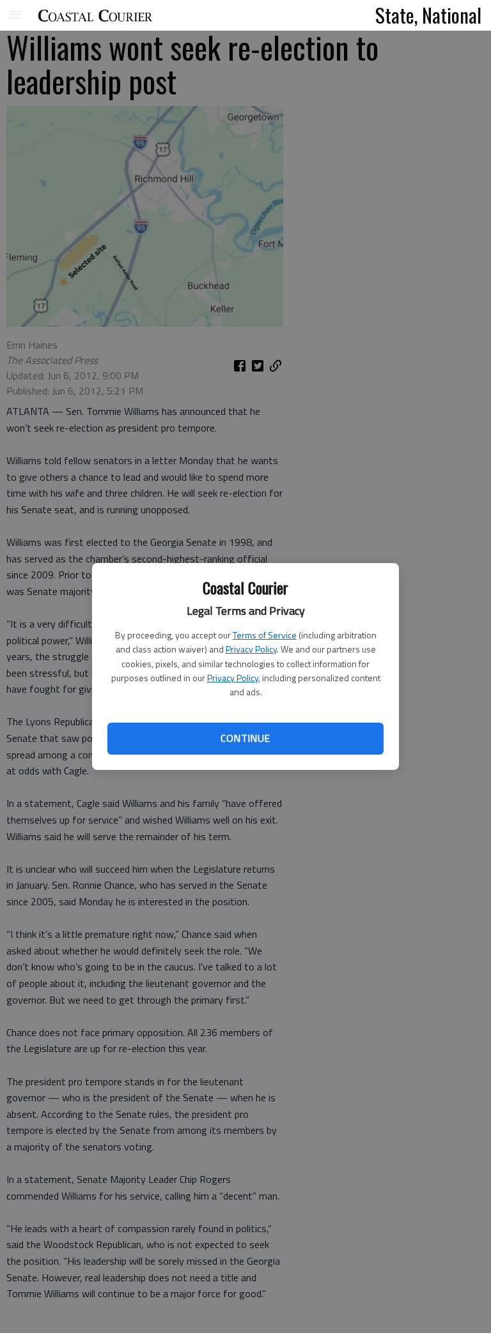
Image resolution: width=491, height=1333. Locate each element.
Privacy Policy (251, 649)
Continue (245, 738)
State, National (428, 14)
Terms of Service (265, 635)
